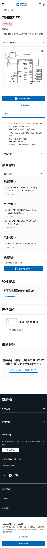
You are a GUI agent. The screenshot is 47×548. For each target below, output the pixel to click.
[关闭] (44, 520)
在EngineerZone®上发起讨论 (21, 370)
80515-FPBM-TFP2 (28, 322)
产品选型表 (25, 105)
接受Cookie (23, 543)
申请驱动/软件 (10, 297)
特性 (6, 114)
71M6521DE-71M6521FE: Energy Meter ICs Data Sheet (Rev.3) (22, 189)
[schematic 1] (23, 68)
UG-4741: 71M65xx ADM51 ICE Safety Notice (22, 222)
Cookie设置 (23, 537)
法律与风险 (6, 489)
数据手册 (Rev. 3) (25, 98)
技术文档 (9, 173)
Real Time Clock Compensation (22, 243)
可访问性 (5, 498)
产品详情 (8, 153)
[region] (23, 532)
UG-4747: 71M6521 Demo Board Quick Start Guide (22, 211)
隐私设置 (5, 508)
